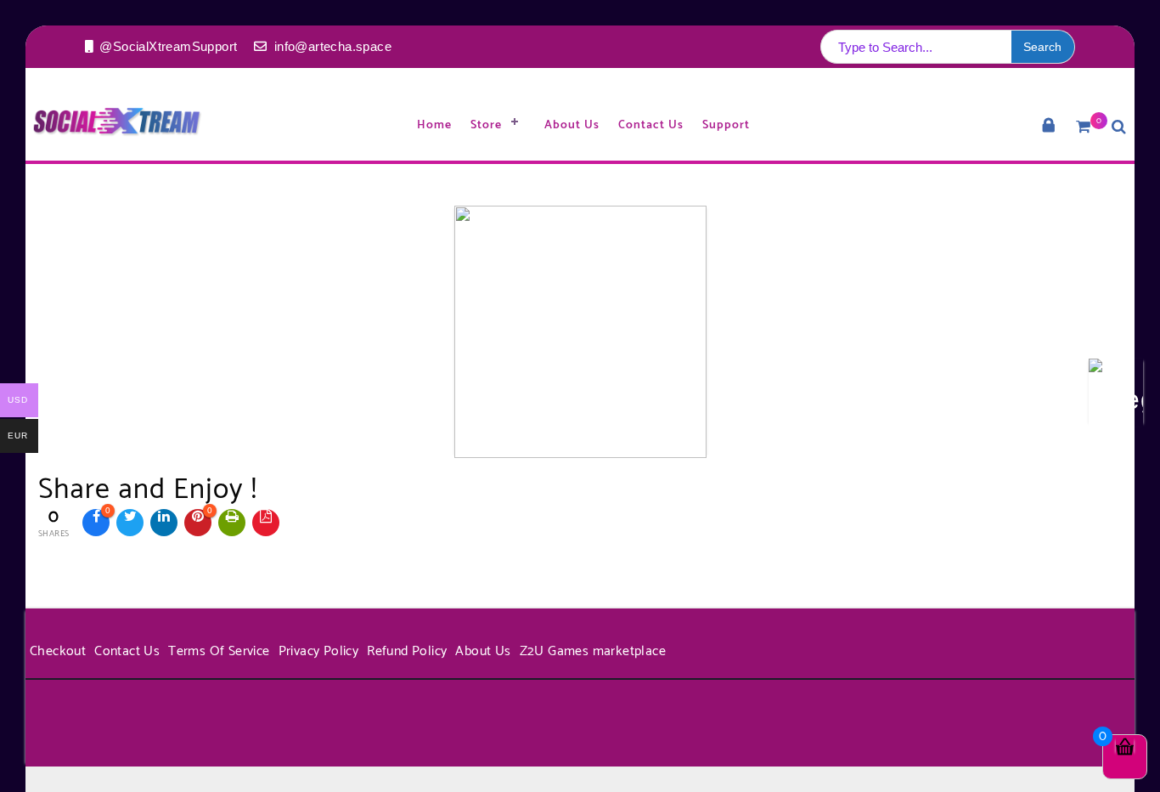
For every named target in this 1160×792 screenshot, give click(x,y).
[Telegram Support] (1116, 396)
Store (486, 125)
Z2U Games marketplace (593, 651)
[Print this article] (231, 522)
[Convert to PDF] (265, 522)
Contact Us (651, 125)
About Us (572, 125)
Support (726, 125)
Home (434, 125)
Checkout (58, 651)
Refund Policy (407, 651)
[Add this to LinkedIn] (163, 522)
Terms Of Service (218, 651)
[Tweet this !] (130, 522)
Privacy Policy (319, 651)
